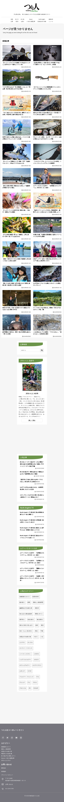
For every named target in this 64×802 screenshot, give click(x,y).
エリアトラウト (37, 665)
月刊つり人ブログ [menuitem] (6, 760)
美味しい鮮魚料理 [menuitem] (6, 749)
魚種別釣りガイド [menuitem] (6, 747)
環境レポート (39, 614)
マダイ (36, 636)
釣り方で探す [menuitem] (16, 20)
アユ (37, 676)
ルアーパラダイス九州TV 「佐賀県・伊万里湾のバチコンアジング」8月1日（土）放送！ (32, 578)
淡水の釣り (31, 619)
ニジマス (22, 642)
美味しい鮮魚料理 (38, 602)
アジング (22, 682)
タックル (30, 642)
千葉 (42, 631)
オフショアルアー (25, 665)
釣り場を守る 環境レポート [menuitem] (8, 756)
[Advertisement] (31, 439)
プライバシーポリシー (7, 775)
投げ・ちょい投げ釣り (26, 631)
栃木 (37, 625)
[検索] (42, 350)
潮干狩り (22, 619)
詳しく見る (32, 420)
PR (29, 688)
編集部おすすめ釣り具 (26, 608)
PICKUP (36, 688)
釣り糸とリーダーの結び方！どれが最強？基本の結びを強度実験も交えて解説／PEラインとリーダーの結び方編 (32, 464)
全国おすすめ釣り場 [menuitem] (6, 751)
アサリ (35, 682)
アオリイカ (23, 688)
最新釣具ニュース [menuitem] (51, 20)
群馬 (29, 602)
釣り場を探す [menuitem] (22, 20)
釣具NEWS (36, 596)
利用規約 (3, 771)
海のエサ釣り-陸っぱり (26, 625)
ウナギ (29, 671)
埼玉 (36, 631)
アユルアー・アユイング (26, 676)
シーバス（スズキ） (25, 654)
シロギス (36, 654)
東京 (42, 625)
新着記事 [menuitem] (12, 20)
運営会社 (3, 768)
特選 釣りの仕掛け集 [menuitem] (6, 753)
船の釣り (22, 602)
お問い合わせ (9, 784)
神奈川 (37, 608)
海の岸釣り (40, 619)
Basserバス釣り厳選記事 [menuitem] (7, 758)
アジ (29, 682)
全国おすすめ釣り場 (25, 636)
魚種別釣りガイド (25, 596)
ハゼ (42, 636)
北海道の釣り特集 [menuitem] (41, 20)
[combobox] (30, 350)
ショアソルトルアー (25, 659)
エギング (22, 671)
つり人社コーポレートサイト (12, 730)
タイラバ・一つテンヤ (26, 648)
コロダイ (36, 659)
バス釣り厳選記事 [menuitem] (30, 20)
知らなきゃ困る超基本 (26, 614)
